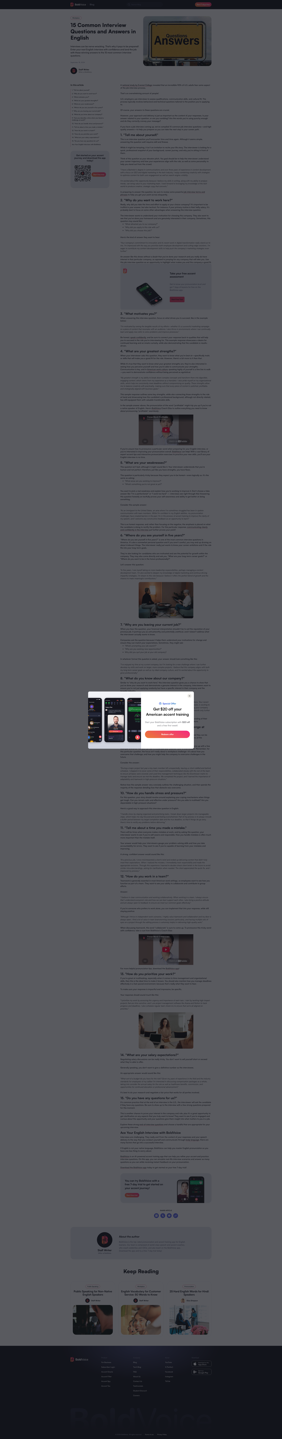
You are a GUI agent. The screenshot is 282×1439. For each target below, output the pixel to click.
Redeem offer (167, 734)
